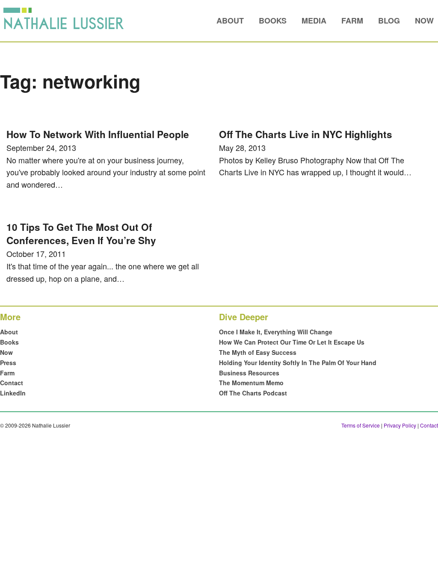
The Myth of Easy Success (257, 352)
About (230, 20)
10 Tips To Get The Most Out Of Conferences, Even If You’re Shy (81, 234)
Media (314, 20)
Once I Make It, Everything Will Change (275, 331)
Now (424, 20)
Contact (11, 382)
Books (273, 20)
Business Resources (249, 373)
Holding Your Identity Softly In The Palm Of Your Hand (297, 362)
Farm (352, 20)
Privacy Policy (400, 425)
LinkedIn (13, 393)
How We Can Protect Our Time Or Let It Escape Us (291, 342)
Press (8, 362)
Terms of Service (360, 425)
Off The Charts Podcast (253, 393)
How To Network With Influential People (97, 134)
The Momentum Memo (251, 382)
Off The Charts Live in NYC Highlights (305, 134)
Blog (389, 20)
